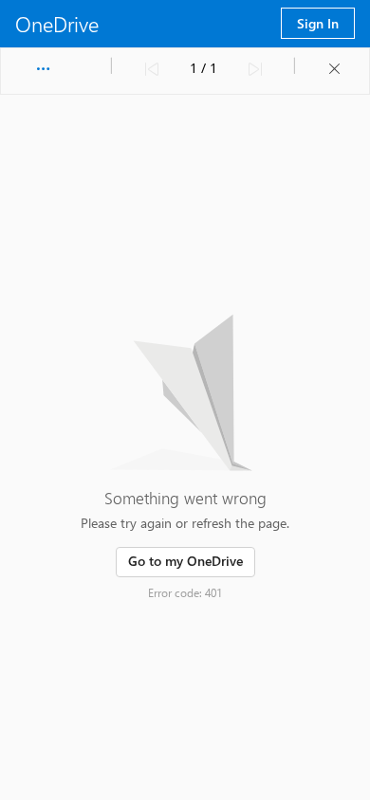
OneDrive (57, 23)
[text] (203, 69)
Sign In (318, 23)
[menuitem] (43, 69)
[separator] (112, 65)
